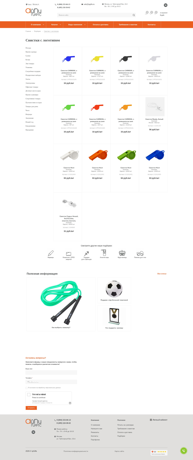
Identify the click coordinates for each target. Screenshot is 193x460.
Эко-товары (30, 63)
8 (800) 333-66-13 (63, 4)
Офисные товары (32, 87)
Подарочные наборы (33, 75)
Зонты (28, 79)
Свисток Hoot (69, 168)
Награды (29, 114)
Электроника (30, 83)
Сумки (28, 56)
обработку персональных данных (49, 387)
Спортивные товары (33, 99)
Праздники (30, 130)
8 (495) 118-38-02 (63, 7)
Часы (27, 110)
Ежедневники (30, 126)
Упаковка (29, 67)
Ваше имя (29, 369)
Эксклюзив (29, 118)
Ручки (28, 60)
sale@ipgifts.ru (89, 4)
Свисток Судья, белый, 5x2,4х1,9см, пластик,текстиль (69, 218)
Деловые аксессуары (33, 91)
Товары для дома (32, 106)
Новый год (29, 122)
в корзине (163, 14)
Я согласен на (44, 387)
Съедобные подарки (33, 71)
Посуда (28, 48)
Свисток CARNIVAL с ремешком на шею (69, 72)
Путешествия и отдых (34, 102)
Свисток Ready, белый (154, 119)
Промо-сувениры (32, 95)
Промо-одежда (31, 52)
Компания (95, 420)
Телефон (29, 378)
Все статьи (161, 274)
